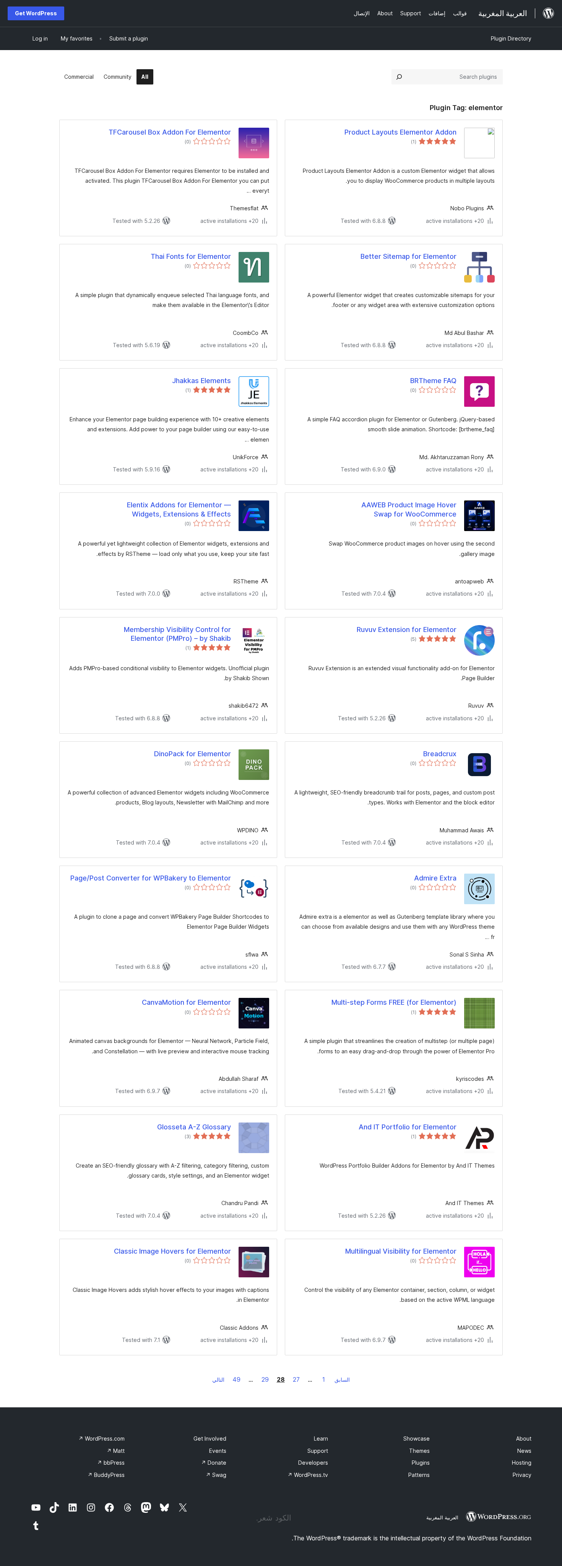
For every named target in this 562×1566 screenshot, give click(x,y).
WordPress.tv (307, 1475)
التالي (218, 1379)
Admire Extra (435, 878)
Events (217, 1450)
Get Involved (209, 1438)
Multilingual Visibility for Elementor (400, 1251)
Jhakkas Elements (201, 381)
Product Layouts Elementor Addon (400, 132)
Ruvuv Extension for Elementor (406, 629)
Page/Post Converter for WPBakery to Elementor (150, 878)
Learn (321, 1438)
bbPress (111, 1462)
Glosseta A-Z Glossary (194, 1127)
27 (296, 1379)
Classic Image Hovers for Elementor (172, 1251)
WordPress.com (101, 1438)
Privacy (522, 1475)
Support (317, 1450)
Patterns (419, 1475)
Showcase (416, 1438)
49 (236, 1379)
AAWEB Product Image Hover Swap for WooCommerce (408, 509)
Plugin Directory (511, 38)
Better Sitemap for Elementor (408, 256)
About (523, 1438)
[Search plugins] (399, 76)
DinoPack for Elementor (192, 754)
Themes (419, 1450)
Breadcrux (439, 754)
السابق (342, 1379)
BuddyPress (106, 1475)
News (524, 1450)
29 (265, 1379)
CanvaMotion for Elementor (186, 1002)
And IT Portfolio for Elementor (407, 1127)
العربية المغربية (442, 1517)
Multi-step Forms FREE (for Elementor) (393, 1002)
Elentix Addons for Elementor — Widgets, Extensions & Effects (179, 509)
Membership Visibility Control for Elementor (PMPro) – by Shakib (177, 633)
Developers (313, 1462)
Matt (116, 1450)
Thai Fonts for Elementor (191, 256)
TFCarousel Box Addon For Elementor (170, 132)
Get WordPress (36, 13)
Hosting (521, 1462)
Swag (216, 1475)
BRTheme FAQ (433, 381)
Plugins (421, 1462)
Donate (213, 1462)
